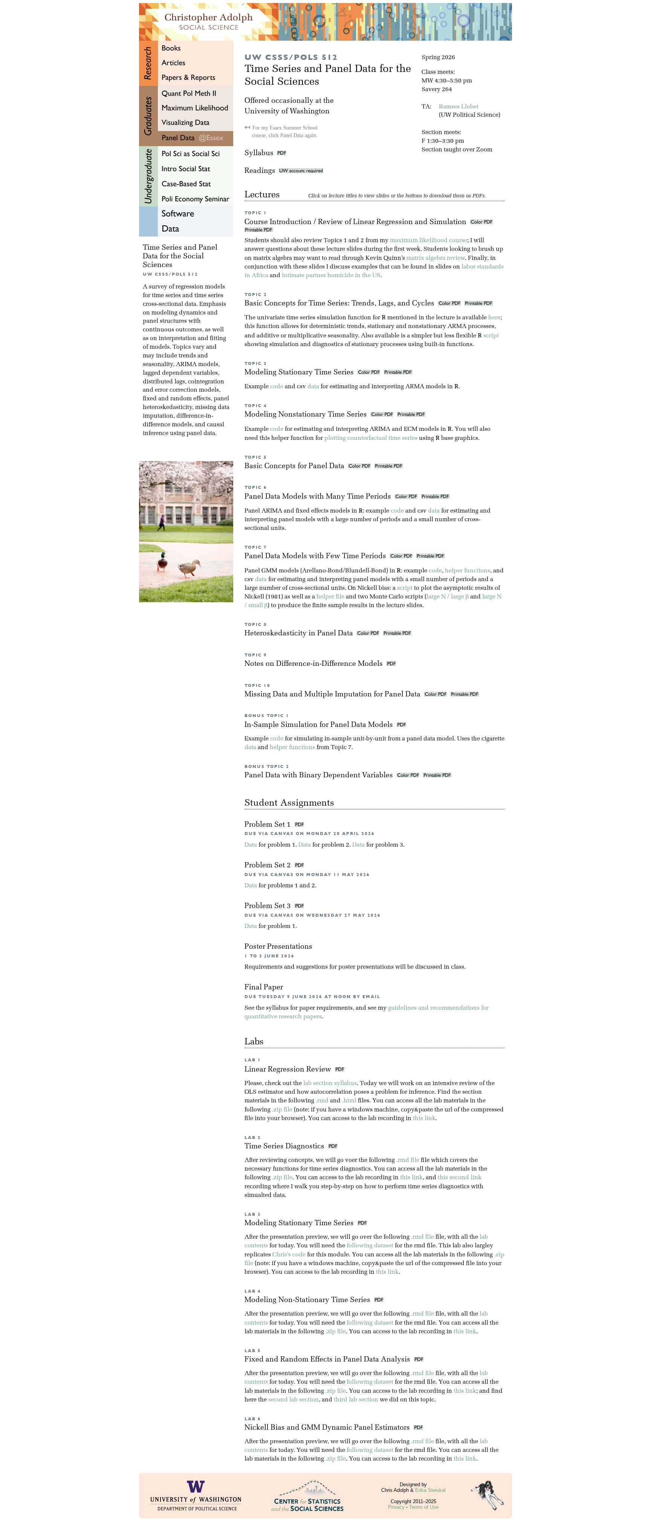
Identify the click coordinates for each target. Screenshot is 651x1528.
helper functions (467, 571)
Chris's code (289, 1255)
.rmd (322, 1101)
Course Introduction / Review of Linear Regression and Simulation (356, 222)
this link (424, 1119)
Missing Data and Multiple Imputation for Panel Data (333, 694)
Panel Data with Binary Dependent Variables (320, 775)
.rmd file (407, 1160)
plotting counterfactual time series (370, 438)
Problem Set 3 (269, 906)
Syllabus (259, 153)
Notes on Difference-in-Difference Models (315, 664)
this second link (459, 1178)
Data (251, 845)
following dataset (370, 1246)
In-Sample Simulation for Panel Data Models (320, 725)
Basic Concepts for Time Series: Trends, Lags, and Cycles (340, 303)
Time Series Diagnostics (286, 1146)
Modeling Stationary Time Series (300, 372)
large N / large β (447, 597)
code (276, 387)
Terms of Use (424, 1507)
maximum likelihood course (428, 241)
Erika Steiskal (430, 1490)
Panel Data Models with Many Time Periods (319, 497)
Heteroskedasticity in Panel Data (300, 633)
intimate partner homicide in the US (331, 276)
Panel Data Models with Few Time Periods (316, 556)
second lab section (293, 1400)
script (491, 336)
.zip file (282, 1110)
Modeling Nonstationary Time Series (307, 414)
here (494, 318)
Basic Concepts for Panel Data (295, 466)
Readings (262, 171)
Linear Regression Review (290, 1069)
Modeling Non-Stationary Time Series (309, 1300)
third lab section (356, 1400)
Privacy (396, 1507)
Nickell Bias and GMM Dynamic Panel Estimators (329, 1428)
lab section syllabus (330, 1084)
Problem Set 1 (269, 825)
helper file (330, 597)
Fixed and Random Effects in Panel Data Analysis (329, 1359)
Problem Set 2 (269, 865)
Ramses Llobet (458, 107)
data (313, 387)
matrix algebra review (435, 258)
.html (349, 1101)
